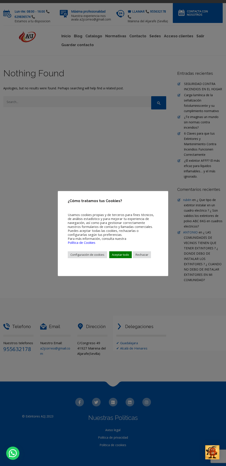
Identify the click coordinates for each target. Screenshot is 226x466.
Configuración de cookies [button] (87, 255)
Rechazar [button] (142, 255)
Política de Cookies (81, 242)
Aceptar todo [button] (120, 255)
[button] (12, 453)
